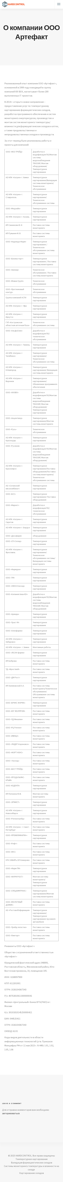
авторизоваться (10, 1113)
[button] (58, 4)
